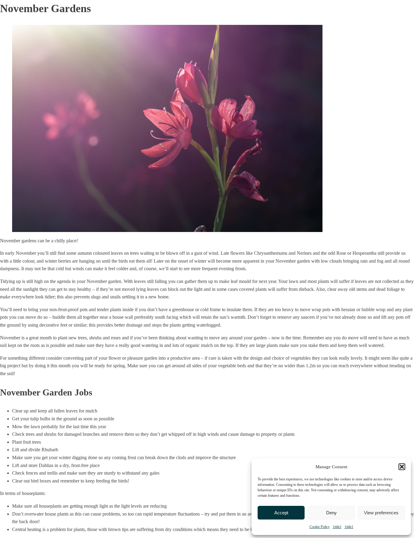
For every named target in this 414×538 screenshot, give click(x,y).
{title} (337, 527)
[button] (402, 467)
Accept (281, 512)
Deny (331, 512)
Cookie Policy (319, 527)
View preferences (381, 512)
